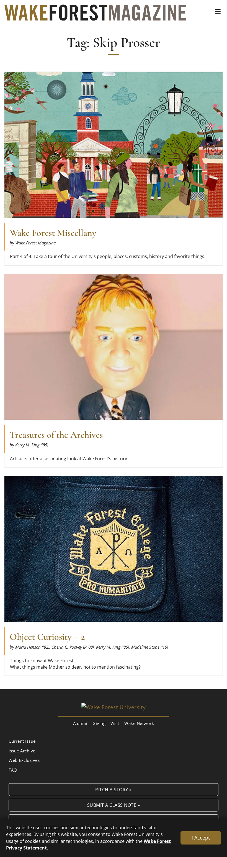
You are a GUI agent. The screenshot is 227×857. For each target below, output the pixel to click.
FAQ (13, 770)
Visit (114, 723)
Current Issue (22, 741)
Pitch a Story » (113, 789)
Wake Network (139, 723)
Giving (98, 723)
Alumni (80, 723)
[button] (218, 11)
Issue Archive (22, 751)
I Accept (201, 837)
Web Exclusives (24, 760)
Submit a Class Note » (113, 805)
